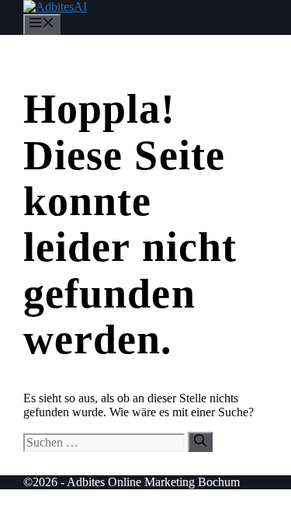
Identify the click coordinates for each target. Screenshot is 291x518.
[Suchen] (200, 442)
